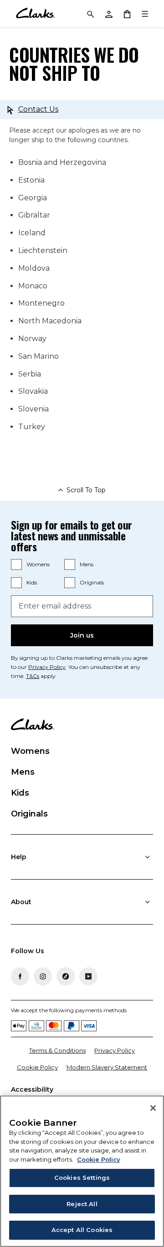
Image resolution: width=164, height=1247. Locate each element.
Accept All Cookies (82, 1229)
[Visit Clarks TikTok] (65, 976)
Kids (31, 582)
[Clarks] (35, 13)
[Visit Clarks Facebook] (20, 976)
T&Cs (32, 676)
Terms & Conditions (57, 1050)
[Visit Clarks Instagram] (43, 976)
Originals (92, 582)
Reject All (82, 1203)
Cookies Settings (82, 1177)
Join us (82, 635)
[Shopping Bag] (126, 13)
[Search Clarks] (90, 13)
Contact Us (38, 109)
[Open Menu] (144, 13)
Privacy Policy (47, 666)
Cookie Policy (37, 1067)
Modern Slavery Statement (107, 1067)
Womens (38, 564)
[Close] (153, 1108)
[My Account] (108, 13)
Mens (86, 564)
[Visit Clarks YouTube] (88, 976)
